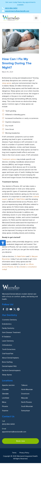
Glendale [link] (5, 394)
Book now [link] (20, 441)
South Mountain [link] (27, 406)
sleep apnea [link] (6, 83)
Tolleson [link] (24, 385)
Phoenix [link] (5, 406)
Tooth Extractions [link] (8, 349)
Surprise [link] (5, 411)
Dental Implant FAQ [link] (9, 366)
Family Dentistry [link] (8, 328)
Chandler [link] (5, 389)
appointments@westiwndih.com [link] (17, 11)
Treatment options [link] (9, 159)
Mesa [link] (4, 402)
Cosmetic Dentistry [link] (9, 320)
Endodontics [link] (6, 324)
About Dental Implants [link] (10, 358)
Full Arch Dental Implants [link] (11, 370)
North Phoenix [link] (26, 402)
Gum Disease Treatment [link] (11, 332)
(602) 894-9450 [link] (11, 8)
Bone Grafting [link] (7, 362)
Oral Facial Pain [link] (7, 353)
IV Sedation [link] (6, 337)
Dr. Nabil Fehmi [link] (19, 199)
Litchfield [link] (5, 398)
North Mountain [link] (27, 389)
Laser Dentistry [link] (8, 341)
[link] (3, 243)
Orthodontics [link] (7, 345)
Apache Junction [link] (8, 385)
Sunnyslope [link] (25, 411)
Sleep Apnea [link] (7, 375)
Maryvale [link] (24, 398)
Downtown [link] (25, 394)
